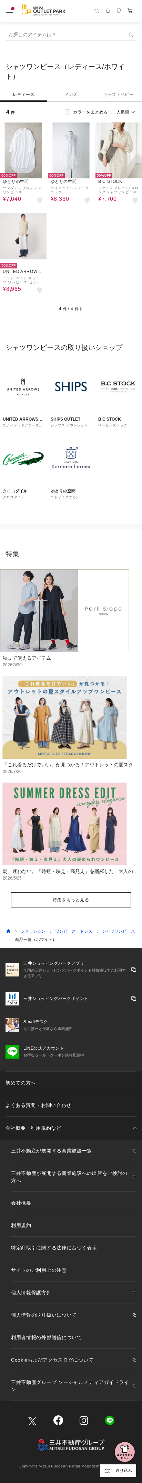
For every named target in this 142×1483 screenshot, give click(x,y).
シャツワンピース (118, 931)
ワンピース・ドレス (73, 931)
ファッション (33, 931)
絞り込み (123, 1470)
